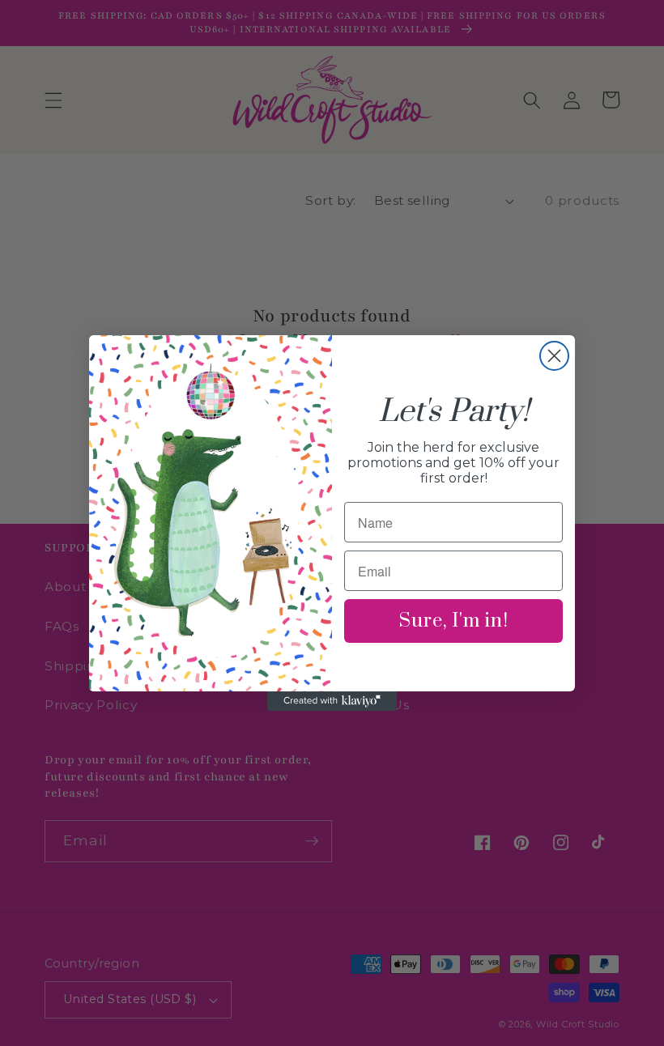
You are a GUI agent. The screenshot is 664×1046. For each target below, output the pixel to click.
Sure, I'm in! (454, 621)
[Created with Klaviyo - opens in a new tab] (332, 701)
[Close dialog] (554, 356)
